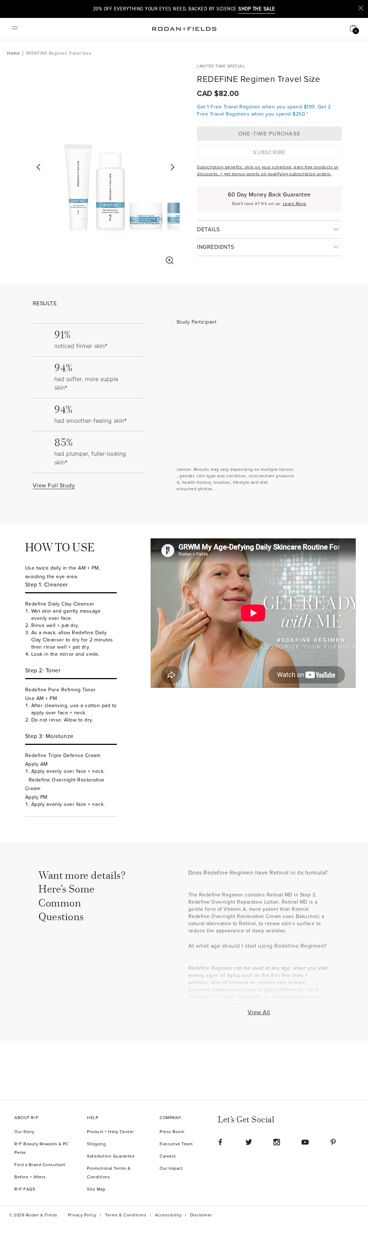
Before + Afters (30, 1177)
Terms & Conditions (125, 1215)
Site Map (96, 1189)
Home (13, 53)
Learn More (295, 204)
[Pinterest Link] (333, 1142)
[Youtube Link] (305, 1142)
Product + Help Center (110, 1132)
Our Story (24, 1132)
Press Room (172, 1132)
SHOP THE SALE (256, 9)
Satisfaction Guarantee (111, 1156)
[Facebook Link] (220, 1142)
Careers (168, 1156)
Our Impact (171, 1168)
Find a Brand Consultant (39, 1165)
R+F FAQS (24, 1189)
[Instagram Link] (276, 1142)
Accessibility (168, 1215)
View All (259, 1012)
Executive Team (176, 1144)
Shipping (96, 1144)
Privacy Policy (82, 1215)
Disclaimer (201, 1215)
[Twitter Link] (248, 1142)
